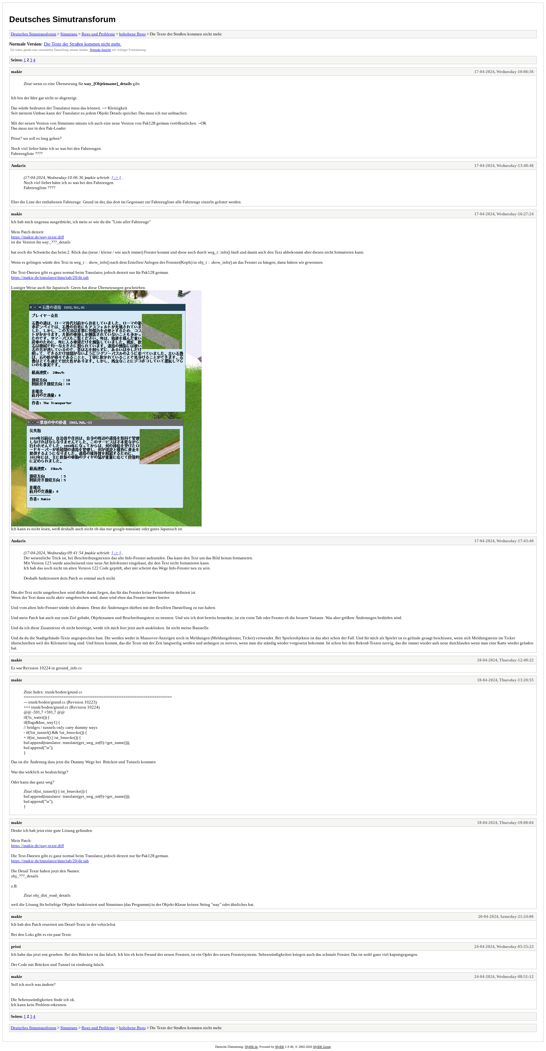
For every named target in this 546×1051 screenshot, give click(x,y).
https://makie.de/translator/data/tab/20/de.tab (50, 277)
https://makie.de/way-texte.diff (37, 237)
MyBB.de (251, 1046)
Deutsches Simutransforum (62, 19)
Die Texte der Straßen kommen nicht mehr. (82, 43)
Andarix (18, 165)
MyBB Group (322, 1046)
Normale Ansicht (100, 50)
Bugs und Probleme (98, 34)
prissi (16, 946)
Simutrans (68, 34)
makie (16, 71)
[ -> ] (116, 177)
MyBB (279, 1046)
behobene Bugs (132, 34)
